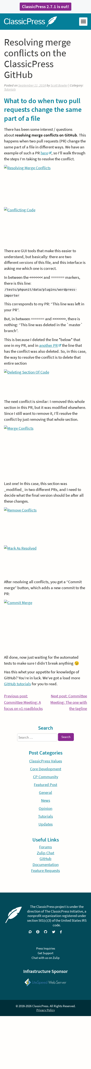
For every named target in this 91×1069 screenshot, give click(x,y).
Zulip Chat (45, 852)
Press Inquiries (45, 948)
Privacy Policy (45, 1010)
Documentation (46, 864)
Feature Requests (45, 870)
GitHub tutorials (17, 683)
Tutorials (10, 89)
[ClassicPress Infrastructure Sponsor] (45, 979)
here (44, 153)
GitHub (45, 858)
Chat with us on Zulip (45, 958)
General (45, 792)
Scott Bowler (59, 85)
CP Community (45, 776)
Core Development (45, 768)
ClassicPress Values (45, 761)
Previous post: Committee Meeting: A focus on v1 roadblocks (23, 703)
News (45, 800)
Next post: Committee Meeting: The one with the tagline (68, 703)
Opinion (45, 808)
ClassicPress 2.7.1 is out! (45, 6)
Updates (46, 824)
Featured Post (45, 784)
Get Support (45, 953)
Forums (45, 846)
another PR (48, 345)
